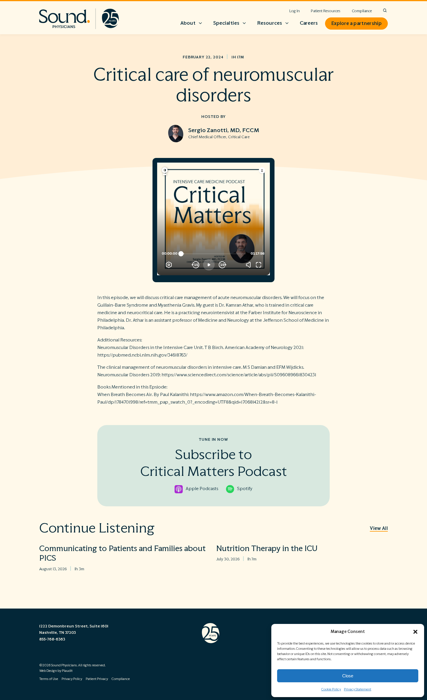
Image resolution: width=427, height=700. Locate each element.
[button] (415, 632)
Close (347, 675)
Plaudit (67, 671)
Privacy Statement (357, 689)
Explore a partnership (356, 23)
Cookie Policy (331, 689)
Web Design (48, 671)
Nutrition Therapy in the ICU (266, 549)
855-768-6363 (52, 639)
